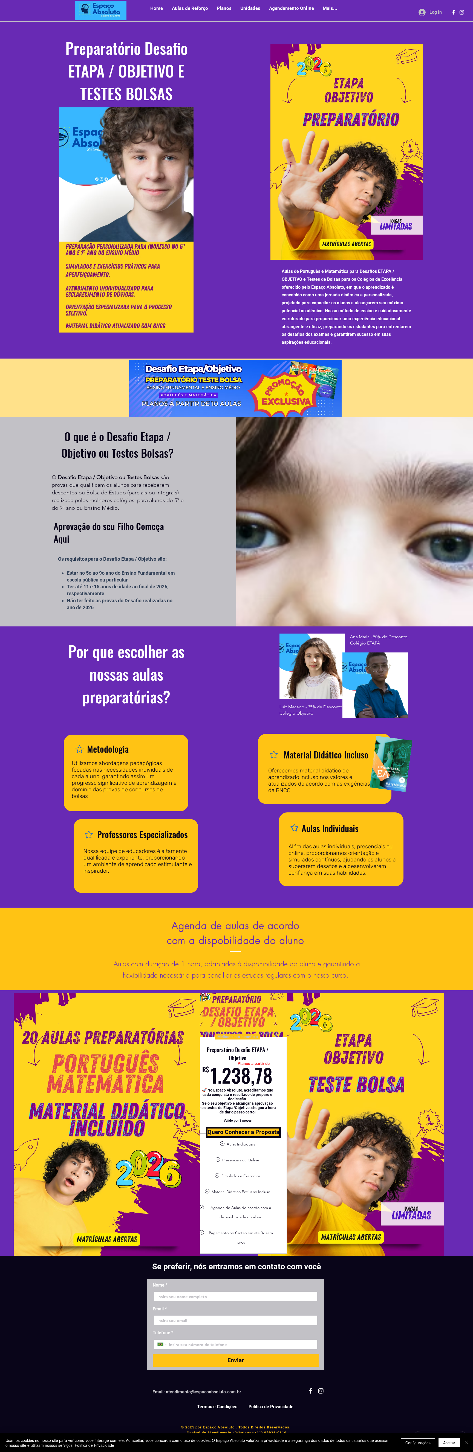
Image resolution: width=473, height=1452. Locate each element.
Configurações (418, 1442)
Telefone (163, 1332)
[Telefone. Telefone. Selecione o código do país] (162, 1344)
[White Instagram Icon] (462, 12)
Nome (160, 1285)
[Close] (466, 1443)
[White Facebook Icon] (454, 12)
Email (160, 1308)
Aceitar (449, 1442)
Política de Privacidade (94, 1445)
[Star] (79, 748)
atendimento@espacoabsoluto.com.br (203, 1391)
